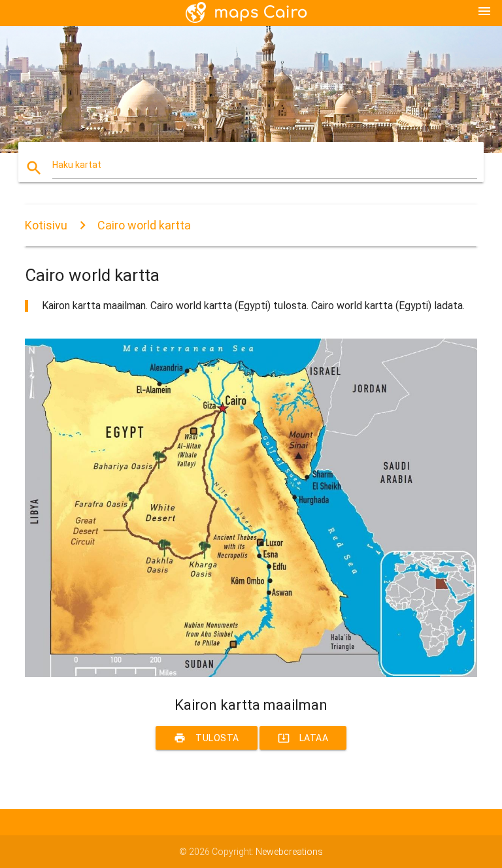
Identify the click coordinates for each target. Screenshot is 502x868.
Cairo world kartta (144, 225)
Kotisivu (46, 225)
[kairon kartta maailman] (251, 674)
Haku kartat (76, 164)
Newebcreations (289, 851)
